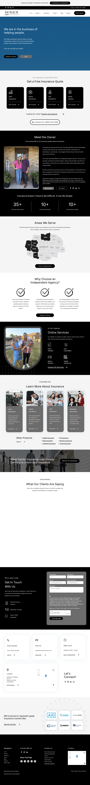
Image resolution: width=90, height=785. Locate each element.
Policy (49, 348)
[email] (13, 8)
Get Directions (10, 685)
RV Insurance (64, 438)
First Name (53, 574)
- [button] (38, 672)
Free (65, 348)
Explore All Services (56, 367)
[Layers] (53, 670)
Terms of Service (82, 771)
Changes (50, 350)
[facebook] (6, 8)
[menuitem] (31, 13)
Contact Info (67, 363)
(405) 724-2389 (80, 7)
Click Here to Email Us (49, 763)
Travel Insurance (65, 443)
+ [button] (38, 670)
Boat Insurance (48, 441)
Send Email (38, 655)
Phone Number (71, 580)
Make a (50, 361)
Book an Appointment (69, 655)
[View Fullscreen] (38, 675)
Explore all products (49, 114)
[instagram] (8, 8)
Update (66, 361)
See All (19, 441)
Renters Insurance (66, 441)
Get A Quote (12, 104)
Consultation (67, 350)
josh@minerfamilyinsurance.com (43, 650)
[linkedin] (11, 8)
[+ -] (46, 677)
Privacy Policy (74, 771)
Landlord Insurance (49, 443)
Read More (11, 429)
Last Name (70, 574)
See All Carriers (10, 724)
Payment (50, 363)
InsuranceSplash (16, 773)
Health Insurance (48, 438)
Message (52, 586)
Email (51, 580)
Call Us (9, 655)
